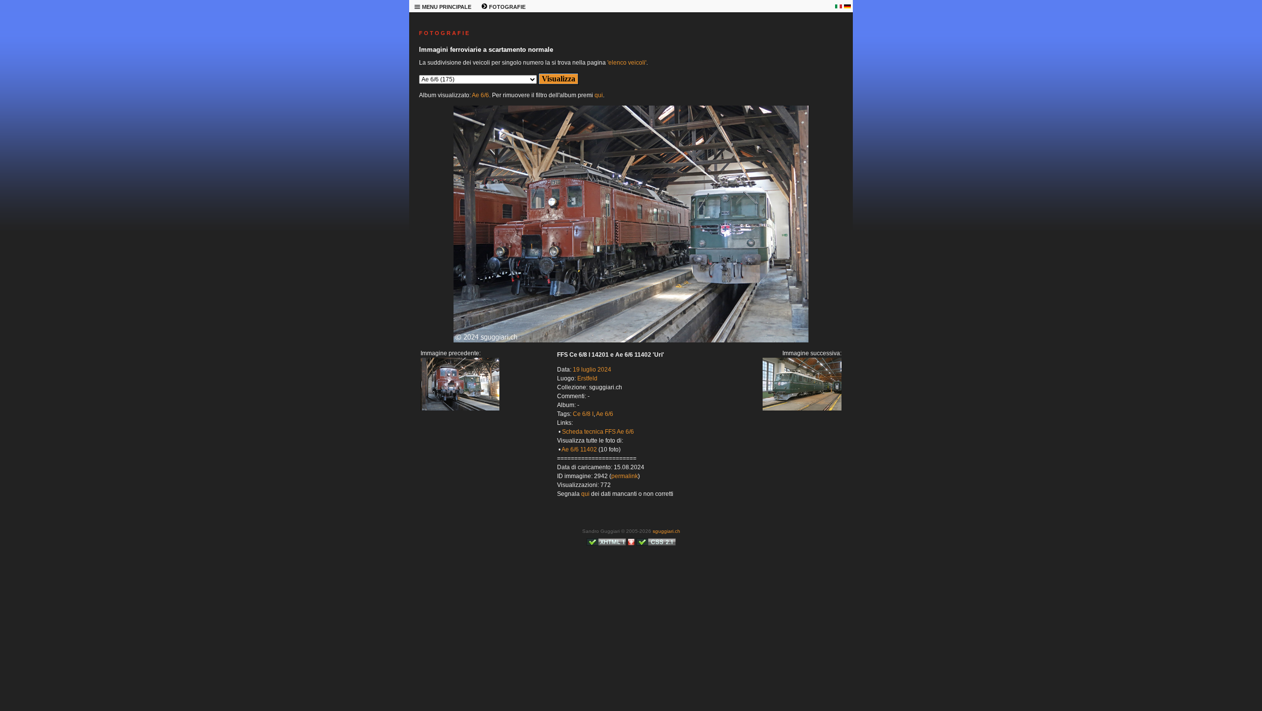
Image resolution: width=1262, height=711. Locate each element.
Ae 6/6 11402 (579, 449)
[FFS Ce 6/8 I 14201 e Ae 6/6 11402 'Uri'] (460, 408)
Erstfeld (587, 378)
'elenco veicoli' (626, 62)
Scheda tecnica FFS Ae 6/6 (598, 431)
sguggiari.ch (666, 531)
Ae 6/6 (480, 95)
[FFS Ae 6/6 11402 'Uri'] (631, 340)
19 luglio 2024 (592, 369)
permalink (624, 476)
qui (599, 95)
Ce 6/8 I (583, 414)
